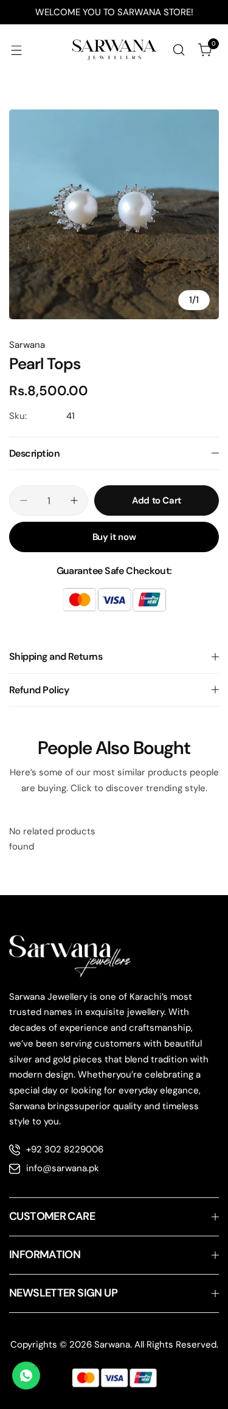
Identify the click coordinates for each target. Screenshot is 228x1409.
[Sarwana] (114, 50)
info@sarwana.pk (62, 1168)
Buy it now (114, 537)
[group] (114, 214)
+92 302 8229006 (64, 1149)
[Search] (178, 49)
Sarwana (27, 345)
